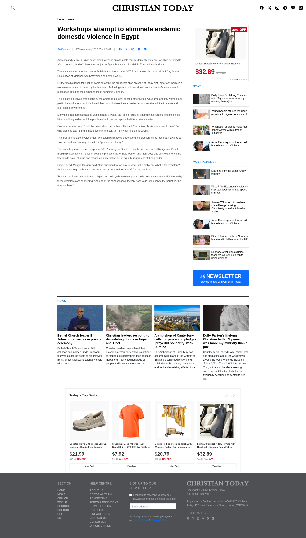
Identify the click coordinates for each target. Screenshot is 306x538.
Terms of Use (140, 520)
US (59, 518)
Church (63, 506)
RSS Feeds (97, 510)
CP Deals (219, 79)
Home (60, 19)
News (70, 19)
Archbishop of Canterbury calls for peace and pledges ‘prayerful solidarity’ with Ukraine (175, 341)
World (62, 502)
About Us (96, 490)
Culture (63, 510)
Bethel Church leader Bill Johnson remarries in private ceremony (79, 339)
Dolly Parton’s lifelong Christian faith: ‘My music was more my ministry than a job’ (225, 341)
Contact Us (98, 518)
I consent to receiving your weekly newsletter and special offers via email (154, 497)
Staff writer (63, 49)
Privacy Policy (100, 506)
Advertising (98, 498)
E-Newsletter (100, 514)
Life (60, 514)
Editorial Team (101, 494)
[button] (5, 8)
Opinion (62, 498)
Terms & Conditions (104, 502)
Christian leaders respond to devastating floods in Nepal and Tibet (127, 339)
